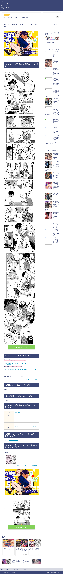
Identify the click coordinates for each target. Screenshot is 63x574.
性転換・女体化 (34, 24)
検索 (46, 14)
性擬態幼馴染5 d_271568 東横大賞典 (56, 120)
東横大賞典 (6, 26)
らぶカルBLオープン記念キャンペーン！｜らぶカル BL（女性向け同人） (21, 379)
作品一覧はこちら (13, 440)
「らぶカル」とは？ (50, 42)
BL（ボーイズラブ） (8, 24)
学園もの (24, 24)
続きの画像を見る (22, 347)
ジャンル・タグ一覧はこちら (52, 24)
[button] (20, 524)
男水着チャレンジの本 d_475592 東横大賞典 (26, 465)
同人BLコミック (8, 569)
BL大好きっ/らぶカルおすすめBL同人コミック (5, 5)
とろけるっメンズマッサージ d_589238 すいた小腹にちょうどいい (56, 223)
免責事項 (13, 572)
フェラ (14, 24)
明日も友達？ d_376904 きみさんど (56, 100)
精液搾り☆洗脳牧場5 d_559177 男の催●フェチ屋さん (56, 215)
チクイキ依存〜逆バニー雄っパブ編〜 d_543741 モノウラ (56, 232)
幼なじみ (28, 24)
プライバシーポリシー (6, 572)
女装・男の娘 (19, 24)
